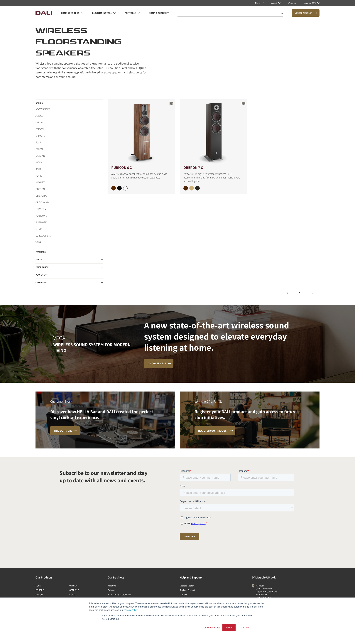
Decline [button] (245, 627)
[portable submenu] (139, 13)
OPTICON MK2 (43, 202)
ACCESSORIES (43, 109)
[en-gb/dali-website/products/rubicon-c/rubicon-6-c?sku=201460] (125, 188)
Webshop (112, 590)
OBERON (40, 189)
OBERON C (41, 195)
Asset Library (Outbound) (119, 594)
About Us (112, 585)
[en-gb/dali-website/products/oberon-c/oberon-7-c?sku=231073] (197, 188)
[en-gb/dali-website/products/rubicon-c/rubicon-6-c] (141, 132)
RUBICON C (42, 215)
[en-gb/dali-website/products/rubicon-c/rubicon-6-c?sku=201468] (113, 188)
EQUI (38, 142)
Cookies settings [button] (212, 627)
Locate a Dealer (187, 585)
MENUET (40, 182)
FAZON (39, 149)
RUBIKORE (41, 222)
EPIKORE (40, 135)
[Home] (44, 13)
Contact (183, 594)
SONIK (39, 229)
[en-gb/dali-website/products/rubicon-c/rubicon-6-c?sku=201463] (119, 188)
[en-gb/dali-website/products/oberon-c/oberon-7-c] (213, 132)
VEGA (38, 242)
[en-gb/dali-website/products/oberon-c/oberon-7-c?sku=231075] (191, 188)
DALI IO (39, 122)
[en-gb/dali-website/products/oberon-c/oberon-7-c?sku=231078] (185, 188)
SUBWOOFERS (43, 235)
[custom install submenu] (114, 13)
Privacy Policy (130, 609)
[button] (69, 103)
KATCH (39, 162)
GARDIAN (40, 155)
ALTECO (39, 115)
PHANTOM (41, 209)
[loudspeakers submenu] (82, 13)
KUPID (39, 175)
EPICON (40, 129)
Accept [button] (229, 627)
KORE (38, 169)
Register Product (187, 590)
